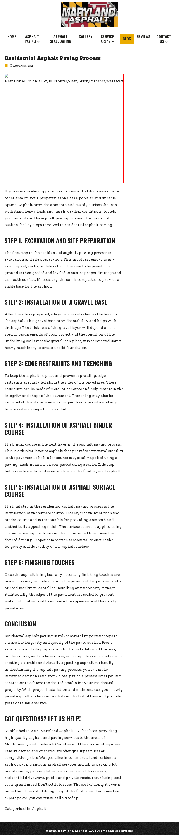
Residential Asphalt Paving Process (53, 58)
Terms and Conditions (115, 831)
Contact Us (164, 39)
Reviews (143, 36)
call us (60, 797)
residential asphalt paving (66, 252)
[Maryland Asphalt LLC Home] (89, 14)
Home (11, 36)
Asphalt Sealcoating (60, 39)
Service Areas (107, 39)
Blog (127, 38)
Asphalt (39, 808)
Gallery (85, 36)
